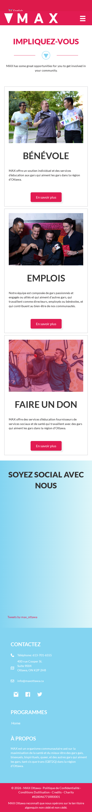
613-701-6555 (42, 655)
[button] (16, 694)
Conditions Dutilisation (34, 792)
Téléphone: (25, 655)
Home (15, 723)
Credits (57, 792)
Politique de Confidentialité (61, 788)
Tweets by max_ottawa (22, 617)
